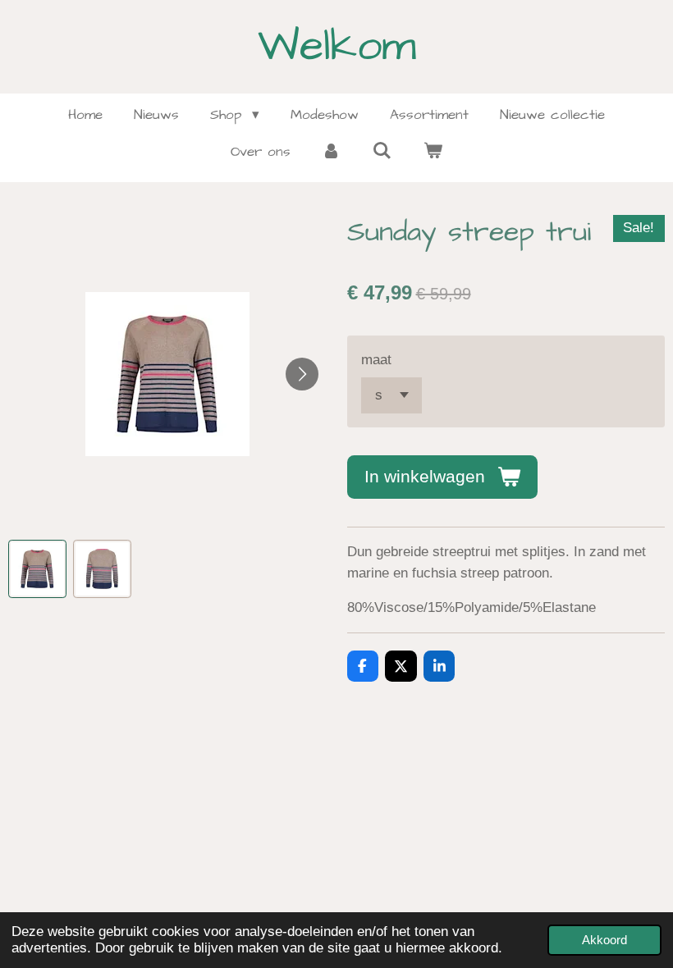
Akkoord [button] (604, 940)
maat (376, 360)
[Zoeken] (382, 152)
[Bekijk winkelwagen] (432, 152)
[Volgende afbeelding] (302, 374)
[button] (37, 569)
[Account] (331, 152)
